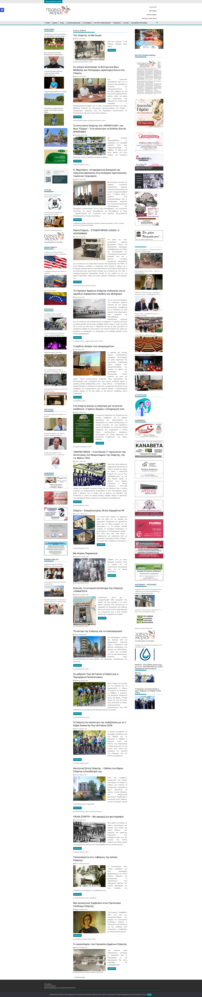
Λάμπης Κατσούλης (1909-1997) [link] (53, 352)
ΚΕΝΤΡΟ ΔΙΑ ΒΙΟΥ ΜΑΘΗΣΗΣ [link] (81, 120)
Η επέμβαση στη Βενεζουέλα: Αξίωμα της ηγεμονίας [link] (55, 272)
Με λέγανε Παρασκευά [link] (85, 553)
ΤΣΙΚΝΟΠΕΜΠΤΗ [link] (93, 898)
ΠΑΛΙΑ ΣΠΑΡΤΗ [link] (88, 285)
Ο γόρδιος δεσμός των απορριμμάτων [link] (93, 346)
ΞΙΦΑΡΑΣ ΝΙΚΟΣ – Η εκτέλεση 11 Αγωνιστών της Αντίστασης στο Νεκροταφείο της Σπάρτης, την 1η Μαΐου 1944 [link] (99, 454)
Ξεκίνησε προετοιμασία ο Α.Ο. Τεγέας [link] (55, 91)
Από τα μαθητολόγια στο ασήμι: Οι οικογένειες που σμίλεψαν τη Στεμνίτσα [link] (55, 370)
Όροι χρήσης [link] (47, 984)
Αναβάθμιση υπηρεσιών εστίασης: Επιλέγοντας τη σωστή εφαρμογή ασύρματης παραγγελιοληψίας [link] (53, 565)
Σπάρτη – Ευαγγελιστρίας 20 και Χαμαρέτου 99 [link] (98, 510)
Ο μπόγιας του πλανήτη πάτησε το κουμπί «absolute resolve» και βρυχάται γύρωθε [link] (55, 253)
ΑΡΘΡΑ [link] (62, 23)
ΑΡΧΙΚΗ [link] (47, 23)
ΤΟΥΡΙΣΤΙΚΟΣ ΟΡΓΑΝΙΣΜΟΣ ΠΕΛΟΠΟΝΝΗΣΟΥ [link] (83, 225)
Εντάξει (149, 994)
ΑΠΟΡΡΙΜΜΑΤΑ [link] (78, 401)
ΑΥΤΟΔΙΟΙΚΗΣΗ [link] (87, 23)
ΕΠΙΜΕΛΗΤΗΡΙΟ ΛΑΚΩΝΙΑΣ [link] (80, 223)
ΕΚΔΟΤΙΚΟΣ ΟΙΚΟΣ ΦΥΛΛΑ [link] (149, 18)
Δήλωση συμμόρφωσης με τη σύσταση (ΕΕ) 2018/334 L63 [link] (59, 988)
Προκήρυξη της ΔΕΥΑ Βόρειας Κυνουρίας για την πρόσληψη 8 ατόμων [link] (148, 646)
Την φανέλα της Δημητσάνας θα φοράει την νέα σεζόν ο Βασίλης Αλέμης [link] (53, 110)
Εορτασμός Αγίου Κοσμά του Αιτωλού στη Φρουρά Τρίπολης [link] (55, 390)
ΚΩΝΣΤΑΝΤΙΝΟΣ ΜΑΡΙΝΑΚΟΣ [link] (93, 223)
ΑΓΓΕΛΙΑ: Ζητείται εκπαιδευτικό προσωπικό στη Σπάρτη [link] (52, 196)
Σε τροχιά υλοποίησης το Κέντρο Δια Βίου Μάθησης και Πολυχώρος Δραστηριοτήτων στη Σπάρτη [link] (98, 70)
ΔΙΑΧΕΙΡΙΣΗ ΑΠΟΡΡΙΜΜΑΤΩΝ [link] (81, 447)
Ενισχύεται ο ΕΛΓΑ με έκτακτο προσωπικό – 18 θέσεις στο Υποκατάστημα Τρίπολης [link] (148, 611)
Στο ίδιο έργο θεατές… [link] (50, 290)
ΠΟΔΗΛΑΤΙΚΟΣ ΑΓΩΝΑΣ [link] (80, 717)
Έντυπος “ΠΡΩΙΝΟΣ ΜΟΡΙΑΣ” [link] (102, 23)
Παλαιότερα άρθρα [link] (80, 977)
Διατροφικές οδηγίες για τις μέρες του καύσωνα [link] (54, 415)
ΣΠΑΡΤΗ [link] (91, 62)
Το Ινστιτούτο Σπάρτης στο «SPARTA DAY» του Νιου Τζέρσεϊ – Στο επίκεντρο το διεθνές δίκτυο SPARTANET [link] (99, 128)
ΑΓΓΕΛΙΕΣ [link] (126, 23)
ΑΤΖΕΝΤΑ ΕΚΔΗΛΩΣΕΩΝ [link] (73, 23)
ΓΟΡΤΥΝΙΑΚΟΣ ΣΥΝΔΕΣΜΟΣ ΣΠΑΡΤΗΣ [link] (83, 939)
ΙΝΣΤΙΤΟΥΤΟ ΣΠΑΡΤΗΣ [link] (80, 164)
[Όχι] (200, 994)
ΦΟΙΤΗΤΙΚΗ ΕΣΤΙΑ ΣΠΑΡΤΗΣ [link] (95, 811)
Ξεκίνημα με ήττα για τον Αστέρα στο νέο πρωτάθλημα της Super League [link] (55, 35)
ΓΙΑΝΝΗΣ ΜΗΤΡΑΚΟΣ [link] (79, 341)
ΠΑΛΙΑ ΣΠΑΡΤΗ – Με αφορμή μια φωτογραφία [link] (98, 816)
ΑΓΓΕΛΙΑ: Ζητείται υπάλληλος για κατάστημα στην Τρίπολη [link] (53, 213)
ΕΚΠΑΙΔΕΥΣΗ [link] (117, 23)
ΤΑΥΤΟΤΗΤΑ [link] (153, 7)
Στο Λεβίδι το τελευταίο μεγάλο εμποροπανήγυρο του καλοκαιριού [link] (53, 315)
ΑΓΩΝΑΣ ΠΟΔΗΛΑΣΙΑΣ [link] (80, 763)
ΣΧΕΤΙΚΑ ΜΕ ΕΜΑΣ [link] (151, 14)
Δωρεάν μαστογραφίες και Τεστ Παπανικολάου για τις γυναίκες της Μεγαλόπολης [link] (54, 454)
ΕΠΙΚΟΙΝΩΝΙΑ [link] (153, 11)
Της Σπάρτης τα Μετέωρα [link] (87, 35)
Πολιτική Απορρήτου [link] (50, 986)
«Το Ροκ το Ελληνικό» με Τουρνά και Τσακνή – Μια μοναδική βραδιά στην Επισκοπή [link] (54, 334)
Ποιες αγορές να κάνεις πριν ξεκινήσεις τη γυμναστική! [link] (55, 583)
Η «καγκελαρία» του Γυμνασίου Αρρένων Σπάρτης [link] (100, 944)
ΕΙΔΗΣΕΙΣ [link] (54, 23)
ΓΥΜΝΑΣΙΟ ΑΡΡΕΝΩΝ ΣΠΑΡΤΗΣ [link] (91, 341)
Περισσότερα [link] (111, 50)
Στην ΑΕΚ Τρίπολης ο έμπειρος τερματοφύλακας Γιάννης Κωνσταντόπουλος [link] (53, 73)
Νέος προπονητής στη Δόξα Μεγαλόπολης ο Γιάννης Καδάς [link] (53, 53)
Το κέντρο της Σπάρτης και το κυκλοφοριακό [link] (97, 631)
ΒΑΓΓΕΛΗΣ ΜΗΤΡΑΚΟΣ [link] (83, 62)
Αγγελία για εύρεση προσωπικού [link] (53, 230)
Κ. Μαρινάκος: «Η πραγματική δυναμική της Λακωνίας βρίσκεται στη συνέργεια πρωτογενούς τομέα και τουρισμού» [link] (100, 172)
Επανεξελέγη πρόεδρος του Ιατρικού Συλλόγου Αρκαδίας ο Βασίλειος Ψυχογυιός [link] (54, 434)
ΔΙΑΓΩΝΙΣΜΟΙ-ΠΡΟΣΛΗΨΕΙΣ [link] (139, 23)
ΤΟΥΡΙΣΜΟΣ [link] (121, 223)
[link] (2, 10)
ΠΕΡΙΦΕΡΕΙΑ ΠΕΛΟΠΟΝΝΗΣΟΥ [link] (94, 120)
